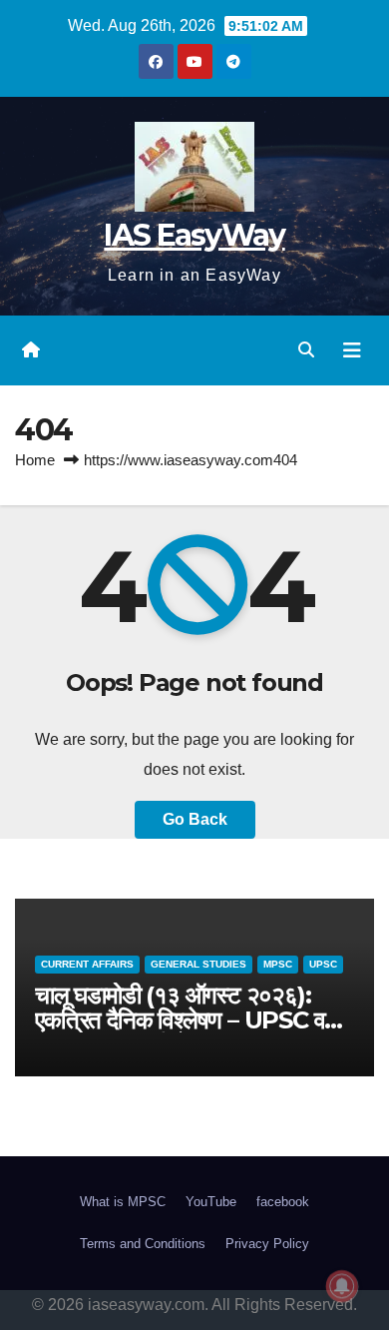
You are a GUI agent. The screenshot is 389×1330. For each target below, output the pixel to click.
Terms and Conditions (142, 1243)
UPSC (323, 964)
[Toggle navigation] (352, 350)
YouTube (211, 1201)
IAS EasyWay (194, 235)
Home (35, 459)
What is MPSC (123, 1201)
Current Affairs (87, 964)
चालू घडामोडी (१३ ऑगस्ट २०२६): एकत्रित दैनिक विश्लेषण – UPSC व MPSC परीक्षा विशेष (179, 1020)
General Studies (198, 964)
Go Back (195, 819)
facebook (282, 1201)
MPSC (277, 964)
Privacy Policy (267, 1243)
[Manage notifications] (342, 1286)
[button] (306, 349)
